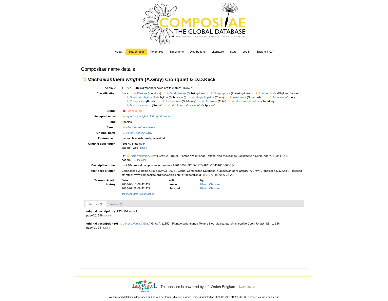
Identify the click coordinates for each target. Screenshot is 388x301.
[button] (84, 79)
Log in (246, 51)
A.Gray (139, 132)
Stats (233, 51)
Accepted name (105, 116)
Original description (102, 143)
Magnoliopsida (204, 97)
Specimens (177, 51)
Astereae (211, 101)
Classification (106, 93)
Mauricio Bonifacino (268, 297)
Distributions (198, 51)
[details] (143, 147)
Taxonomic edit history (105, 182)
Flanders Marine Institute (177, 297)
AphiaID (110, 87)
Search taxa (136, 51)
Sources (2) (96, 204)
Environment (107, 138)
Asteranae (239, 97)
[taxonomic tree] (131, 194)
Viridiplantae (178, 93)
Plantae (142, 93)
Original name (106, 132)
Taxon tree (156, 51)
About (118, 51)
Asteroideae (173, 101)
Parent (111, 127)
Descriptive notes (103, 165)
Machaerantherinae (247, 101)
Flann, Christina (210, 184)
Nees (140, 127)
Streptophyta (222, 93)
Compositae (137, 101)
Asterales (279, 97)
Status (111, 110)
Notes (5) (116, 204)
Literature (218, 51)
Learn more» (247, 286)
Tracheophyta (267, 93)
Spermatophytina (141, 97)
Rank (112, 121)
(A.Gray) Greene (148, 116)
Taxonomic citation (102, 170)
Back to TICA (264, 51)
